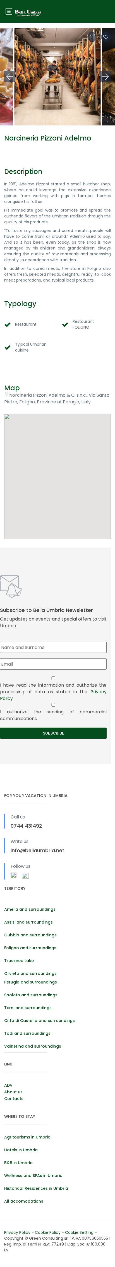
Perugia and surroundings (30, 982)
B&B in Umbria (18, 1163)
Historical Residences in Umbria (36, 1188)
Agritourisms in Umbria (27, 1137)
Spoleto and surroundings (31, 995)
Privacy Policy (18, 1232)
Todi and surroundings (27, 1033)
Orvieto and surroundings (30, 973)
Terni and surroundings (28, 1008)
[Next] (105, 76)
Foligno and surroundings (30, 948)
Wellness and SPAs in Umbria (33, 1175)
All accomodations (23, 1201)
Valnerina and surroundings (32, 1046)
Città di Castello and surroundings (39, 1020)
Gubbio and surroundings (30, 935)
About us (13, 1092)
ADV (8, 1085)
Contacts (13, 1098)
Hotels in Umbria (21, 1150)
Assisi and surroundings (28, 922)
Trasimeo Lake (19, 960)
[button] (57, 469)
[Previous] (9, 76)
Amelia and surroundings (30, 909)
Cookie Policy (48, 1232)
